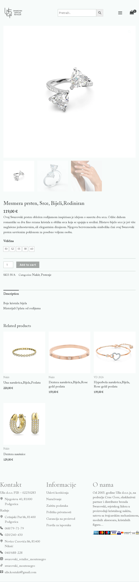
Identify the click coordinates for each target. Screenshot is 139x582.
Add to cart (28, 265)
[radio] (5, 249)
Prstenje (46, 275)
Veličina (8, 241)
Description (11, 294)
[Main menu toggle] (120, 12)
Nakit (36, 275)
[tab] (11, 294)
